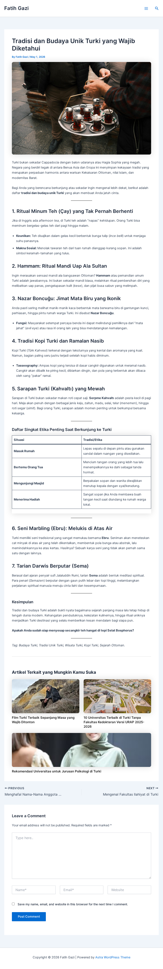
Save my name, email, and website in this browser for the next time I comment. (73, 904)
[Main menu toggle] (146, 8)
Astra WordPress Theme (112, 957)
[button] (157, 8)
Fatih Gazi (16, 8)
